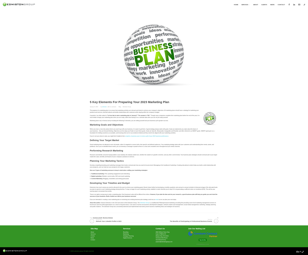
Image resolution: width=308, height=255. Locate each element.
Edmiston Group (127, 106)
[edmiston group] (19, 4)
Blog (120, 106)
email (156, 199)
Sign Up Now (202, 240)
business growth (97, 217)
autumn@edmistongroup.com (164, 241)
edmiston (104, 106)
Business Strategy (108, 217)
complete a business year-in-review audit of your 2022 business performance (146, 136)
